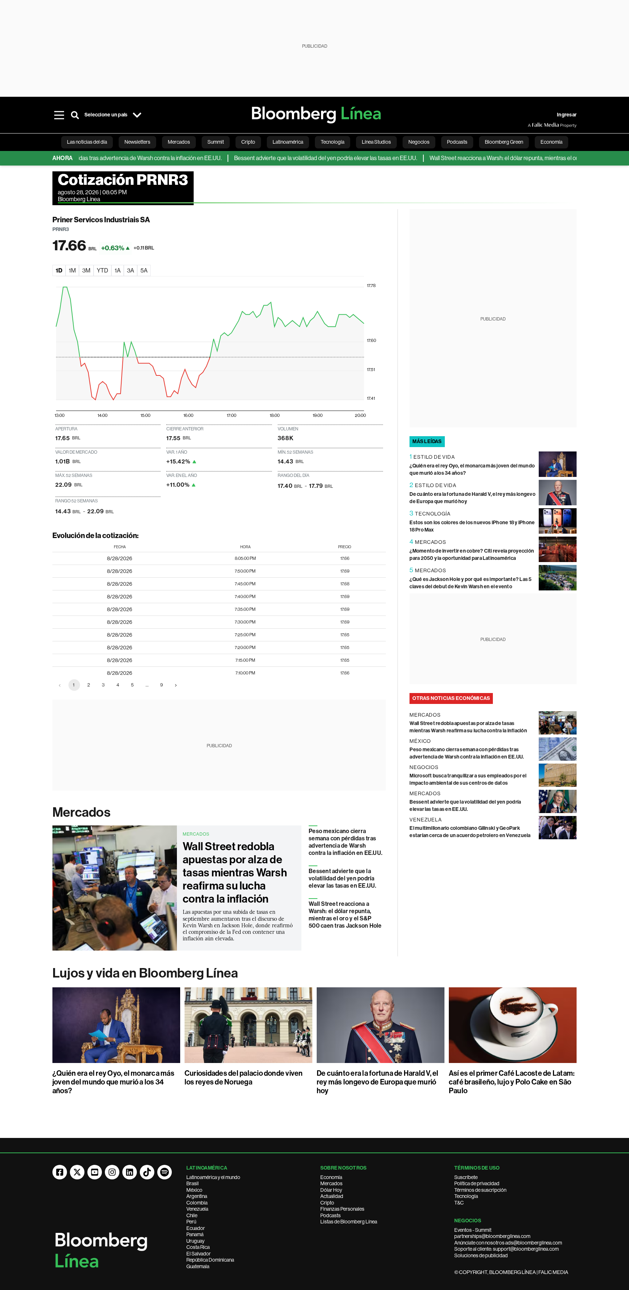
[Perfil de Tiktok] (147, 1172)
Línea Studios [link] (376, 142)
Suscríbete (466, 1177)
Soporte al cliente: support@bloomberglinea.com (506, 1249)
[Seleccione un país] (136, 115)
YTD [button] (102, 270)
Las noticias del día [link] (87, 142)
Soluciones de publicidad (481, 1255)
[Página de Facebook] (59, 1172)
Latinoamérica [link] (288, 142)
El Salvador (198, 1254)
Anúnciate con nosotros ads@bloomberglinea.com (508, 1243)
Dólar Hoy (331, 1190)
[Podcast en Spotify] (164, 1172)
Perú (191, 1222)
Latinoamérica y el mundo (213, 1177)
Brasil (192, 1183)
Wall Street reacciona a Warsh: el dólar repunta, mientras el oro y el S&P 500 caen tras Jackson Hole (345, 914)
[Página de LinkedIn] (129, 1172)
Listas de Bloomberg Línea (348, 1222)
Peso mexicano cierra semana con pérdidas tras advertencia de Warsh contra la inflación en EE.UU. (345, 842)
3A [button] (130, 270)
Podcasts (330, 1215)
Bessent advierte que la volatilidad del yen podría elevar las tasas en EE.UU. (301, 158)
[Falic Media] (533, 125)
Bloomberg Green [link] (504, 142)
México (194, 1190)
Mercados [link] (179, 142)
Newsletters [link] (137, 142)
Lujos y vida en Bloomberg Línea (145, 973)
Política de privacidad (476, 1183)
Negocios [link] (419, 142)
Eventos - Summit (472, 1230)
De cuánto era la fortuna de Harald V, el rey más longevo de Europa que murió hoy (378, 1082)
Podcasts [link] (457, 142)
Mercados (81, 812)
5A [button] (144, 270)
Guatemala (197, 1266)
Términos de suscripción (480, 1190)
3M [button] (86, 270)
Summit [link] (215, 142)
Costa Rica (198, 1247)
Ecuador (195, 1228)
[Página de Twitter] (77, 1172)
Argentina (196, 1196)
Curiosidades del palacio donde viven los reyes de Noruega (244, 1077)
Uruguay (195, 1241)
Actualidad (331, 1196)
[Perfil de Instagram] (112, 1172)
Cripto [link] (248, 142)
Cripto (327, 1203)
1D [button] (59, 270)
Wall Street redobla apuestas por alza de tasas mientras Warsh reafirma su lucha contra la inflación (235, 872)
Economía (331, 1177)
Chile (191, 1215)
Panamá (194, 1234)
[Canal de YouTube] (94, 1172)
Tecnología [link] (332, 142)
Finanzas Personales (342, 1209)
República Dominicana (210, 1260)
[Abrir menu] (59, 115)
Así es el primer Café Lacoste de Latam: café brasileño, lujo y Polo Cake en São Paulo (511, 1082)
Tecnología (466, 1196)
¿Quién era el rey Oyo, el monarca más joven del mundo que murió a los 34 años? (113, 1082)
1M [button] (72, 270)
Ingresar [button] (567, 115)
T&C (459, 1203)
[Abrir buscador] (75, 115)
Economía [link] (551, 142)
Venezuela (197, 1209)
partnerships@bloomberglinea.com (492, 1236)
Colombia (196, 1203)
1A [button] (117, 270)
